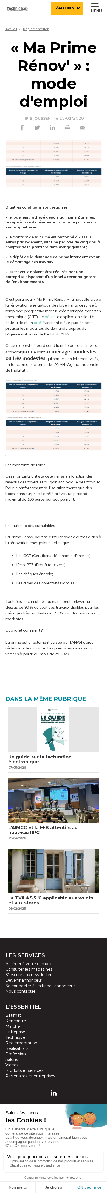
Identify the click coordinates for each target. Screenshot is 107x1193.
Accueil (11, 29)
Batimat (13, 1015)
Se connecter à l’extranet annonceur (40, 985)
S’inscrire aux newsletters (29, 974)
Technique (15, 1037)
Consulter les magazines (28, 969)
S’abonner (67, 8)
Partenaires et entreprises (30, 1076)
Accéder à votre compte (28, 963)
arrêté (39, 322)
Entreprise (15, 1031)
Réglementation (36, 29)
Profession (15, 1053)
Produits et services (24, 1070)
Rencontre (15, 1020)
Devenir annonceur (23, 980)
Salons (11, 1059)
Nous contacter (20, 991)
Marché (12, 1026)
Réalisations (16, 1048)
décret (50, 316)
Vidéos (11, 1064)
